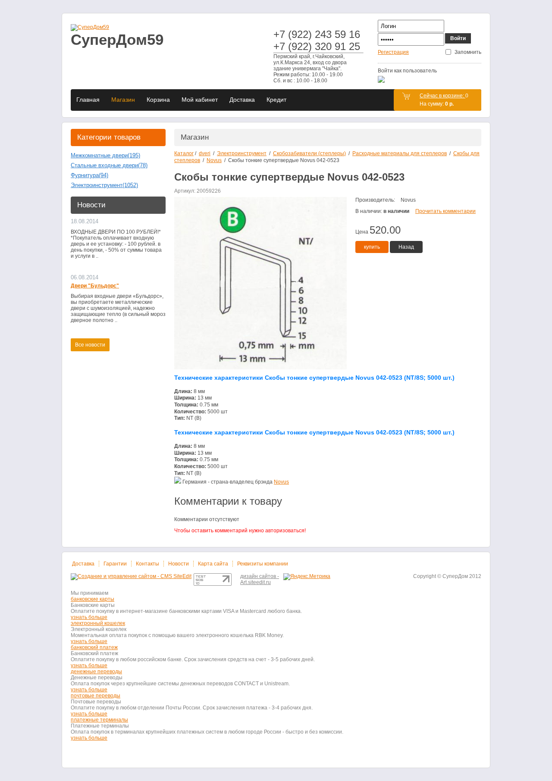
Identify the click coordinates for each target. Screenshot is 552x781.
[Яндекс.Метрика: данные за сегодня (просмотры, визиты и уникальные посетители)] (306, 576)
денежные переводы (96, 672)
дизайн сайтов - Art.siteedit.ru (259, 579)
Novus (214, 160)
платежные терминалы (99, 720)
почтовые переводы (95, 696)
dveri (204, 153)
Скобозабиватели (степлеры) (309, 153)
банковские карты (92, 599)
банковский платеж (94, 647)
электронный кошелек (98, 623)
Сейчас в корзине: (442, 96)
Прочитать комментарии (445, 211)
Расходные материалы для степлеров (399, 153)
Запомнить (468, 52)
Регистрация (393, 52)
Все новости (90, 345)
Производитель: (375, 200)
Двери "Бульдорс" (95, 286)
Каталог (184, 153)
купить (372, 247)
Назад (406, 247)
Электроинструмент (242, 153)
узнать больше (89, 617)
